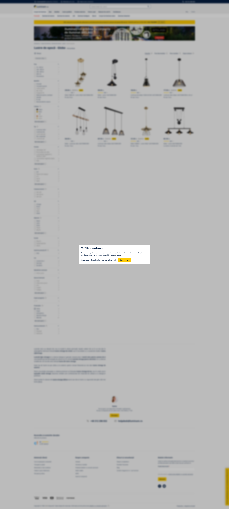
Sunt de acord (125, 260)
